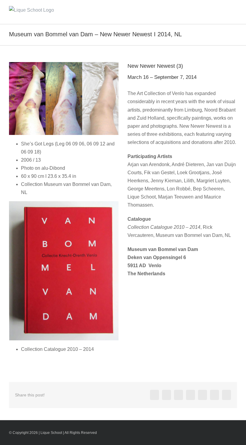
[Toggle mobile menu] (234, 10)
